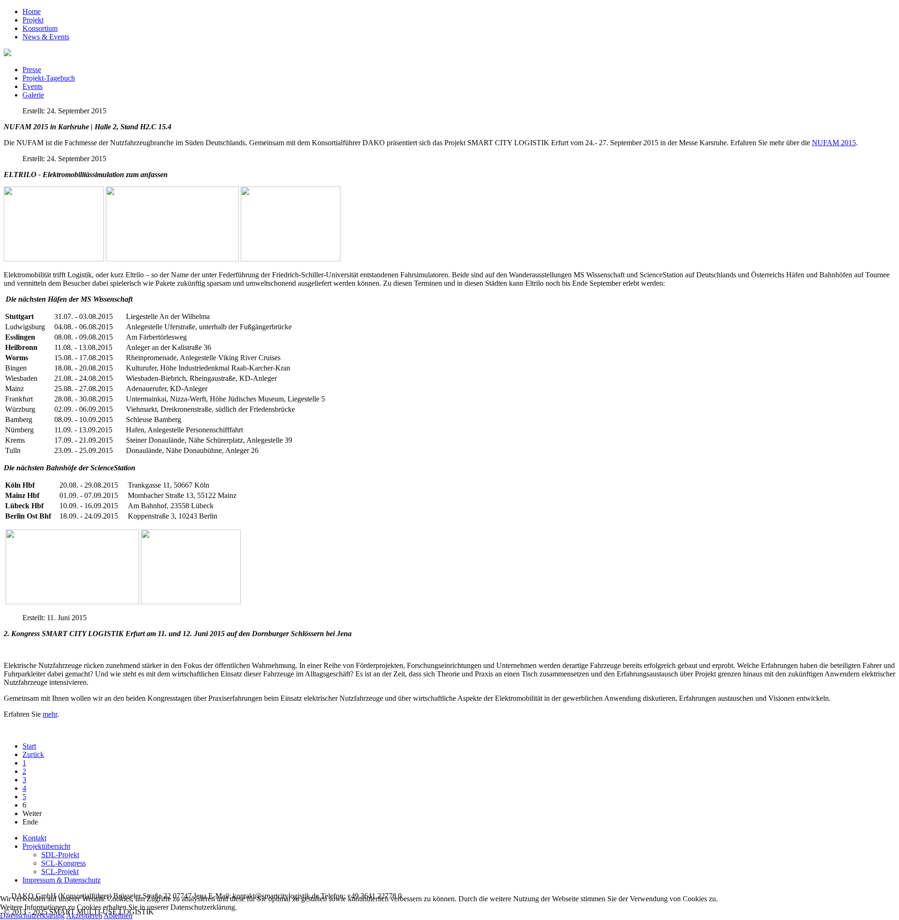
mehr (50, 714)
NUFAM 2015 (834, 143)
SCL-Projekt (60, 871)
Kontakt (34, 838)
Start (29, 746)
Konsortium (40, 28)
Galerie (33, 95)
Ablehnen (118, 916)
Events (32, 86)
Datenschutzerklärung (32, 916)
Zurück (33, 754)
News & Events (45, 37)
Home (31, 11)
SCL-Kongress (63, 863)
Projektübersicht (46, 846)
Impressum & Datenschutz (61, 880)
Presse (31, 70)
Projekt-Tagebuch (48, 78)
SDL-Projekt (60, 855)
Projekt (33, 20)
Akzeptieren (84, 916)
